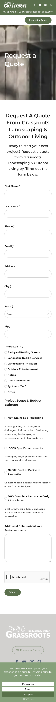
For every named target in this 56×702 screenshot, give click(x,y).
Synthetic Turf (17, 386)
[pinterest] (51, 5)
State (8, 306)
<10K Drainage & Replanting (25, 417)
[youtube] (40, 5)
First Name (12, 186)
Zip (7, 326)
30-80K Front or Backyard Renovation (24, 472)
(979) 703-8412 (12, 11)
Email (9, 246)
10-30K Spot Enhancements (25, 448)
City (7, 286)
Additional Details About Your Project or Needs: (23, 528)
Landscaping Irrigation (22, 363)
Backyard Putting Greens (24, 352)
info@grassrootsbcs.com (37, 11)
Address (9, 266)
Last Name (12, 206)
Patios (12, 375)
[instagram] (45, 5)
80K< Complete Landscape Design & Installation (29, 498)
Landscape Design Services (25, 358)
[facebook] (35, 5)
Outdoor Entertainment (23, 369)
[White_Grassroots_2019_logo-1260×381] (15, 3)
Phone (9, 226)
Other (11, 392)
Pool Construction (19, 380)
